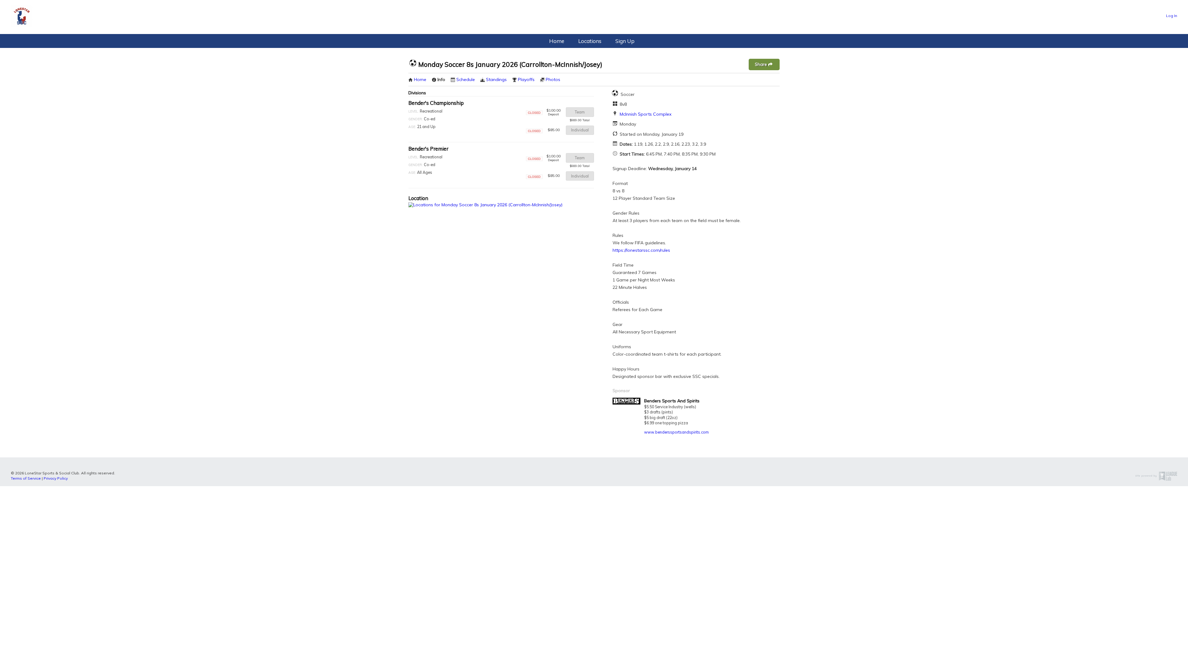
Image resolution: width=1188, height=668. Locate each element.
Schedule (465, 79)
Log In (1171, 15)
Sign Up (625, 41)
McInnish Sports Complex (645, 114)
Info (441, 79)
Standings (496, 79)
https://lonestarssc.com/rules (641, 250)
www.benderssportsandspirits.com (676, 432)
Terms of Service (26, 478)
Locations (589, 41)
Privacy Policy (56, 478)
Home (556, 41)
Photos (553, 79)
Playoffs (526, 79)
